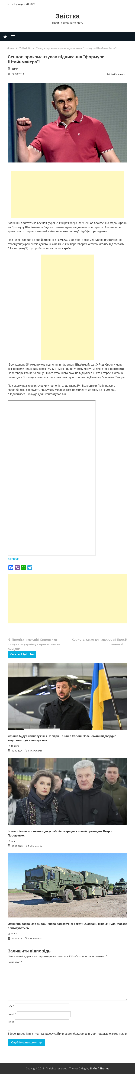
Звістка (67, 16)
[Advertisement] (67, 194)
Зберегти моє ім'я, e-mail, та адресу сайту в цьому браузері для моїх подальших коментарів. (67, 1033)
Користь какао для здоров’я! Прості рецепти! (99, 642)
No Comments (118, 74)
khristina (15, 745)
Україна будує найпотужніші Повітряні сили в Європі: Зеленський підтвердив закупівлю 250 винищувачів (62, 738)
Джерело (13, 559)
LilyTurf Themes (99, 1068)
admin (15, 68)
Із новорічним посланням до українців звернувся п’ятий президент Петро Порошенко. (60, 833)
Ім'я (11, 1006)
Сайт (11, 1022)
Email (12, 1014)
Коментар (15, 962)
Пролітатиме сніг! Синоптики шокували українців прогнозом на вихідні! (34, 644)
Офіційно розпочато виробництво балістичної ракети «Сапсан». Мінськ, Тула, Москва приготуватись (67, 926)
